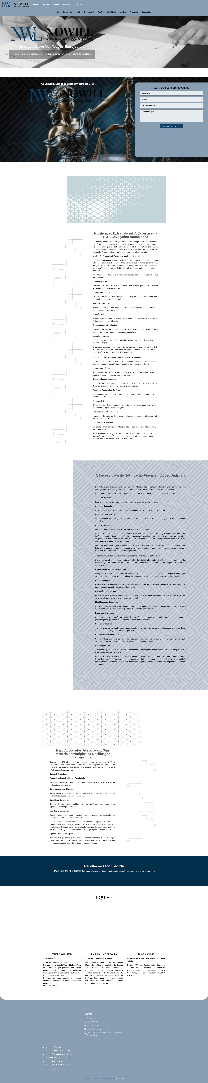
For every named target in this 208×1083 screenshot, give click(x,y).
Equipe (56, 4)
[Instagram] (49, 1069)
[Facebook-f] (45, 1069)
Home (35, 4)
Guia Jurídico (67, 4)
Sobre (79, 4)
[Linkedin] (53, 1069)
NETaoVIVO (120, 1078)
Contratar (45, 4)
